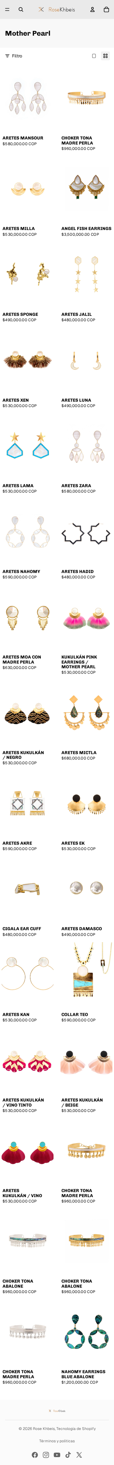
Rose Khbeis (44, 1428)
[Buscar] (21, 9)
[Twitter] (79, 1455)
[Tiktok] (68, 1455)
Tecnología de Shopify (76, 1428)
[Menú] (7, 9)
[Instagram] (46, 1455)
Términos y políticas (57, 1441)
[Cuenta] (92, 9)
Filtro (17, 56)
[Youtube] (57, 1455)
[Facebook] (35, 1455)
